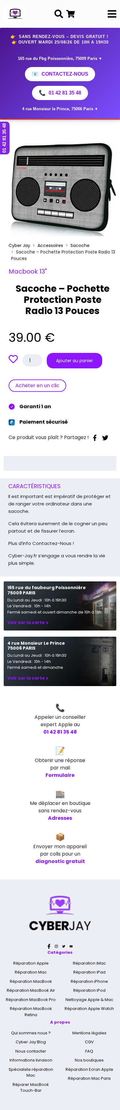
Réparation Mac (31, 972)
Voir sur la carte (27, 622)
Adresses (60, 818)
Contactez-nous (60, 74)
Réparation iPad (89, 972)
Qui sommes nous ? (31, 1033)
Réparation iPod (89, 990)
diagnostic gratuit (60, 861)
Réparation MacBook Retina (31, 1012)
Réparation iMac (89, 963)
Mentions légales (89, 1033)
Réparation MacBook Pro (31, 1000)
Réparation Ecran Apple (89, 1069)
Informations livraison (31, 1060)
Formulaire (60, 775)
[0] (70, 14)
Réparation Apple (31, 963)
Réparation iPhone (89, 981)
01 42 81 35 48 (60, 93)
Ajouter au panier (74, 361)
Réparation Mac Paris (89, 1078)
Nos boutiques (89, 1060)
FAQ (89, 1051)
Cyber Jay (19, 245)
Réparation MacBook (31, 981)
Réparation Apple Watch (89, 1009)
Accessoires (50, 245)
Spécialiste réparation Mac (31, 1072)
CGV (89, 1042)
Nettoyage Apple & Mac (89, 1000)
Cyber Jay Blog (31, 1042)
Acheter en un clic (37, 385)
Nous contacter (30, 1051)
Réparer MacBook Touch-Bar (31, 1088)
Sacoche (80, 245)
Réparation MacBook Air (31, 990)
